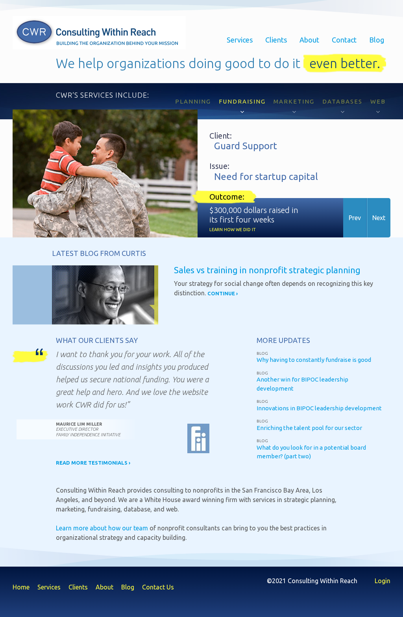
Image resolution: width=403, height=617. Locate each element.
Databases (342, 101)
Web (378, 101)
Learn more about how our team (102, 528)
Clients (276, 40)
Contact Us (158, 587)
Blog (376, 40)
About (309, 40)
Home (21, 587)
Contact (344, 40)
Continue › (222, 293)
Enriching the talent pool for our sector (309, 427)
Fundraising (242, 101)
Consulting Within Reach (99, 33)
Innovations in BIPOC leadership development (319, 408)
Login (382, 580)
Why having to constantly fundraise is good (314, 359)
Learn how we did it (232, 229)
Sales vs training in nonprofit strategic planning (267, 270)
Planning (193, 101)
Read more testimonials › (93, 462)
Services (240, 40)
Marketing (294, 101)
